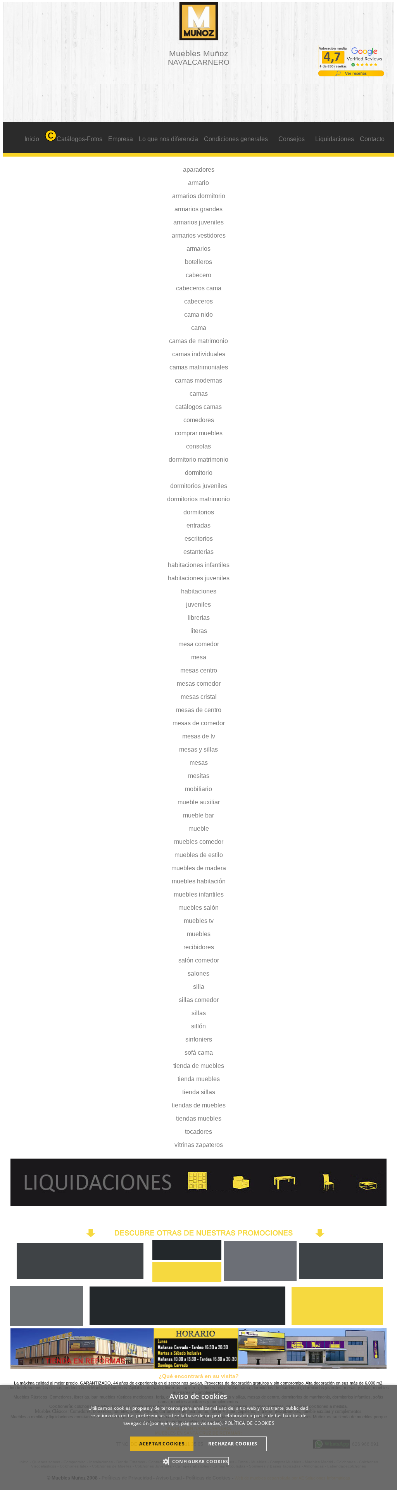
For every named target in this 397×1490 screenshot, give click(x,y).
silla (198, 986)
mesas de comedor (199, 723)
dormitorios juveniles (198, 486)
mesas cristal (199, 696)
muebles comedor (198, 841)
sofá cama (199, 1052)
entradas (198, 525)
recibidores (198, 947)
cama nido (198, 314)
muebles (199, 934)
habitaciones (198, 591)
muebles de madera (198, 868)
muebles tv (199, 920)
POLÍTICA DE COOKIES (249, 1423)
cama (198, 327)
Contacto (372, 139)
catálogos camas (198, 407)
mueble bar (198, 815)
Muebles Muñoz (199, 57)
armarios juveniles (198, 222)
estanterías (198, 551)
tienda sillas (198, 1092)
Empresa (120, 139)
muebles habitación (199, 881)
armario (198, 182)
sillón (198, 1026)
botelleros (198, 262)
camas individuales (198, 354)
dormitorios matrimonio (198, 499)
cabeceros (198, 301)
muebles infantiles (199, 894)
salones (198, 973)
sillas (199, 1013)
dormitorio (198, 472)
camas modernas (198, 380)
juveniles (198, 604)
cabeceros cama (198, 288)
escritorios (199, 538)
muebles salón (198, 907)
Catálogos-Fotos (79, 139)
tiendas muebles (198, 1118)
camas (199, 393)
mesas (199, 762)
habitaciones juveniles (199, 578)
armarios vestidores (199, 235)
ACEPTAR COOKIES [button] (162, 1443)
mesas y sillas (198, 749)
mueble (198, 828)
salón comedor (198, 960)
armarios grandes (198, 209)
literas (198, 631)
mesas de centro (198, 710)
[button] (198, 1461)
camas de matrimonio (198, 341)
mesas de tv (198, 736)
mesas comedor (199, 683)
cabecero (198, 275)
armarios (198, 248)
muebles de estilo (198, 855)
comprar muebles (199, 433)
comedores (198, 420)
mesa (198, 657)
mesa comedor (198, 644)
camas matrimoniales (198, 367)
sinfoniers (198, 1039)
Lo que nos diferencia (168, 139)
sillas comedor (199, 1000)
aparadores (198, 169)
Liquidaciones (334, 139)
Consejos (291, 139)
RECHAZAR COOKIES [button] (232, 1443)
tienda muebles (199, 1079)
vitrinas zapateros (198, 1145)
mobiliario (198, 789)
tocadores (198, 1131)
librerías (199, 617)
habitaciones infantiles (199, 565)
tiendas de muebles (199, 1105)
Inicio (31, 139)
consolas (198, 446)
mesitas (198, 776)
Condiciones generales (236, 139)
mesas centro (198, 670)
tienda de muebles (198, 1065)
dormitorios (198, 512)
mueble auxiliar (199, 802)
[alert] (198, 1437)
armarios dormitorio (198, 196)
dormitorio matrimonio (198, 459)
